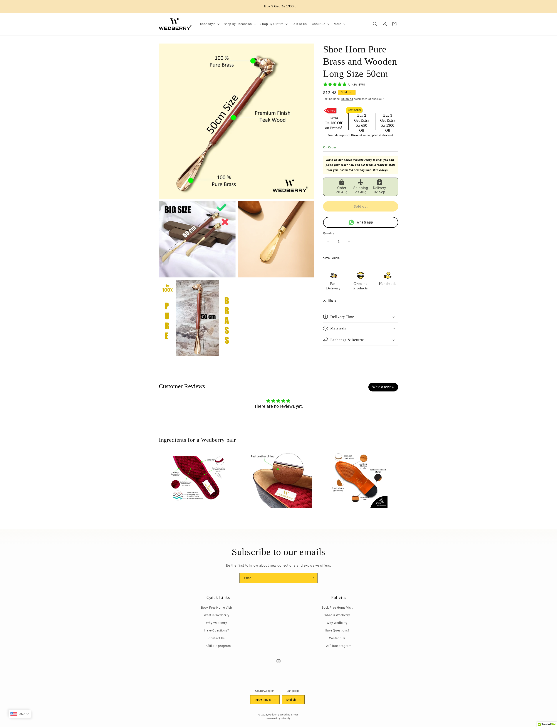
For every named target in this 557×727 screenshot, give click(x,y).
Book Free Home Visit (216, 607)
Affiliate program (218, 646)
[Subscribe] (312, 578)
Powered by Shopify (278, 718)
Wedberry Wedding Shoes (283, 714)
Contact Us (216, 638)
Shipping (347, 99)
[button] (209, 24)
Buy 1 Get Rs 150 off (281, 6)
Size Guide (331, 258)
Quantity (328, 233)
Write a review (383, 387)
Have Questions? (216, 630)
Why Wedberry (216, 623)
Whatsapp (364, 222)
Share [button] (332, 300)
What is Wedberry (217, 615)
